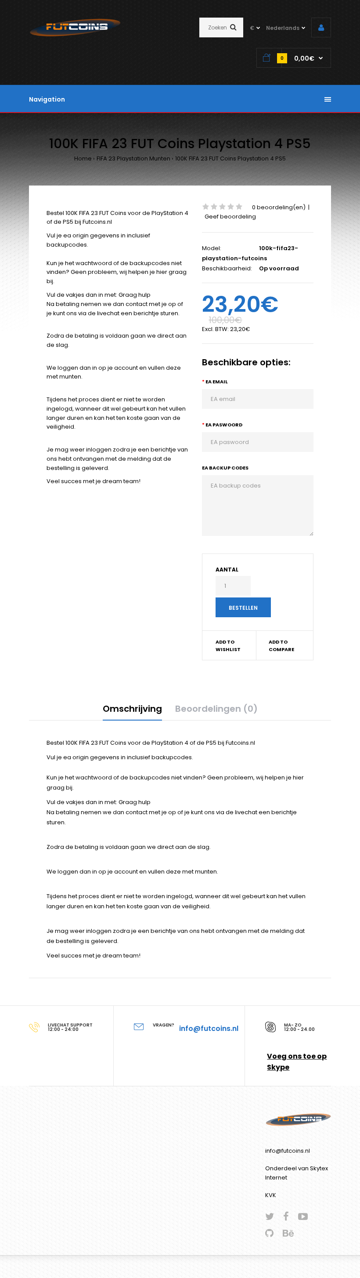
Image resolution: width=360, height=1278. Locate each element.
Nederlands (282, 28)
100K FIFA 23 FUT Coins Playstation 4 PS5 (230, 158)
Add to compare (281, 645)
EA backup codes (225, 467)
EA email (216, 381)
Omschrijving (132, 709)
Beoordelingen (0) (216, 709)
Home (83, 158)
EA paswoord (223, 424)
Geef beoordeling (230, 216)
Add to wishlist (228, 645)
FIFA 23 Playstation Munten (133, 158)
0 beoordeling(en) (279, 207)
